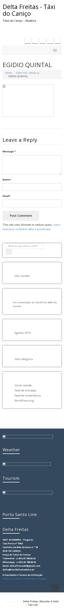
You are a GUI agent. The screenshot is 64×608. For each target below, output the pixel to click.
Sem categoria (24, 359)
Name (7, 179)
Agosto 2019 (23, 333)
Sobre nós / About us (27, 72)
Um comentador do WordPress (30, 302)
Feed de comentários (28, 395)
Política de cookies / (13, 578)
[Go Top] (55, 587)
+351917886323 (49, 32)
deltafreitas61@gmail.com (40, 28)
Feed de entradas (25, 390)
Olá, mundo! (22, 276)
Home (8, 72)
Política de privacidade (35, 578)
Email (6, 196)
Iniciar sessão (23, 385)
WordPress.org (24, 400)
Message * (9, 151)
